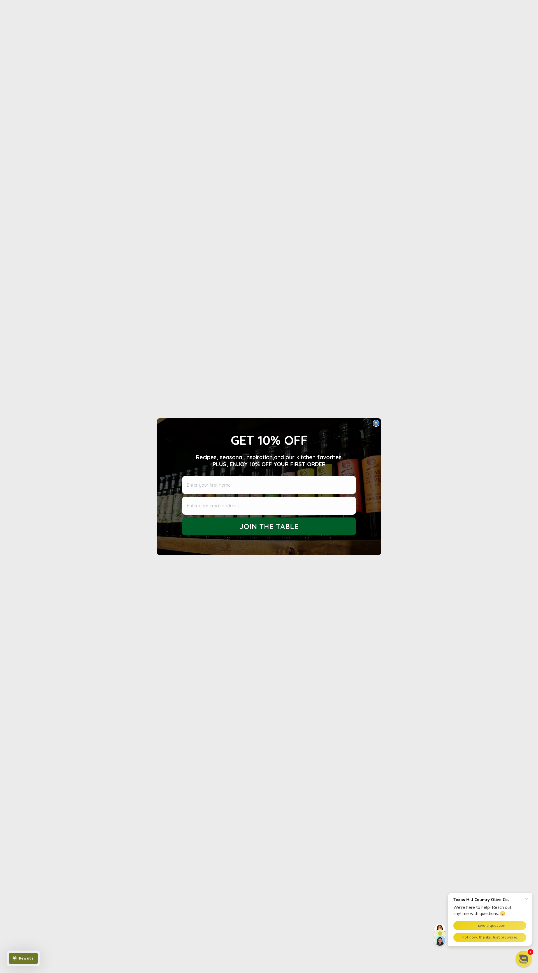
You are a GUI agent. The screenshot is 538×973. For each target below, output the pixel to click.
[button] (524, 959)
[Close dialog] (376, 423)
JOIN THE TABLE (269, 526)
